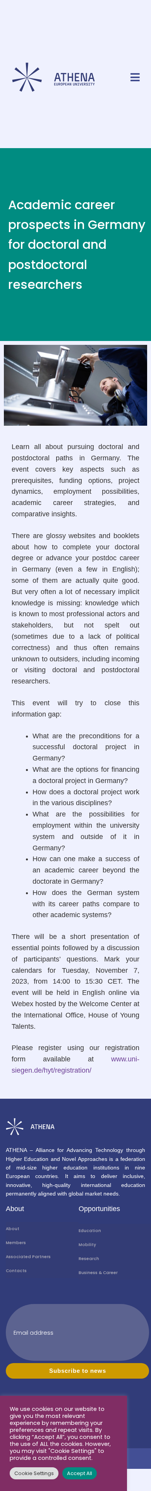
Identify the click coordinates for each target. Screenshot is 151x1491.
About (12, 1229)
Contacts (16, 1271)
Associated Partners (28, 1257)
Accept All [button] (79, 1473)
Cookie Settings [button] (34, 1473)
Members (16, 1243)
